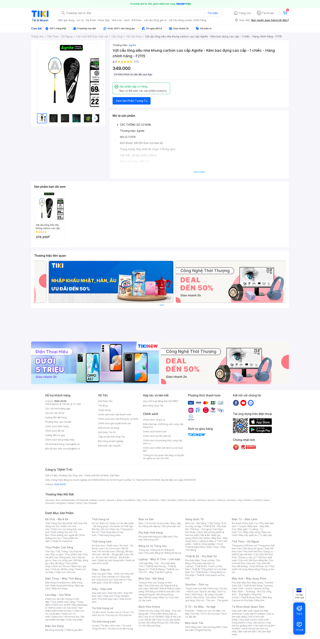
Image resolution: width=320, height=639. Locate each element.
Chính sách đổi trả (54, 430)
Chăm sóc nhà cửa (65, 572)
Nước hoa (57, 616)
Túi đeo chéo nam (110, 625)
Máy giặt (242, 529)
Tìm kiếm (212, 13)
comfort (257, 500)
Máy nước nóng (252, 532)
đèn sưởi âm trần (247, 631)
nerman (201, 500)
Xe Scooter (214, 613)
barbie (93, 500)
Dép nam (109, 596)
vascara (49, 500)
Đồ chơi (78, 523)
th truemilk (82, 500)
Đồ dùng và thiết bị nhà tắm (160, 591)
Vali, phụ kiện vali (171, 526)
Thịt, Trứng (62, 551)
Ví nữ (126, 612)
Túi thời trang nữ (102, 608)
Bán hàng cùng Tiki (153, 405)
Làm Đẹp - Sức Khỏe (58, 594)
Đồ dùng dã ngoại (253, 548)
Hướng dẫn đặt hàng (56, 417)
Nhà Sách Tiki (194, 623)
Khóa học (213, 588)
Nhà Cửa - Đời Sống (151, 578)
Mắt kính (167, 536)
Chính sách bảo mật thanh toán (114, 414)
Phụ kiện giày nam (108, 598)
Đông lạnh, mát (68, 557)
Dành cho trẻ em (61, 566)
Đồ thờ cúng (150, 597)
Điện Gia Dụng (54, 626)
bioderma (129, 500)
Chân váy (114, 529)
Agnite (132, 45)
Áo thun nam (98, 545)
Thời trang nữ (100, 519)
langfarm (61, 503)
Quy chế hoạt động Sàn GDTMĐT (161, 401)
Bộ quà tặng (154, 625)
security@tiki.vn (71, 448)
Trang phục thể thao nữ (244, 545)
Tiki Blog (103, 405)
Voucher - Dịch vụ (196, 584)
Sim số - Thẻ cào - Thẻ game (212, 600)
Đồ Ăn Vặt (150, 619)
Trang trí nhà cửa (147, 582)
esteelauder (68, 500)
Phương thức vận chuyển (58, 422)
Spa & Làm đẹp (208, 591)
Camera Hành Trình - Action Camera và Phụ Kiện (252, 588)
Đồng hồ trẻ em (173, 553)
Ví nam (95, 625)
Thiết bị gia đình (73, 630)
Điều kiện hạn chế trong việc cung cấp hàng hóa (163, 425)
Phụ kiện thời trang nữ (150, 536)
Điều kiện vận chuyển (109, 445)
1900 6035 (60, 484)
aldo (163, 500)
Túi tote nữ (111, 615)
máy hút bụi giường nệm (251, 624)
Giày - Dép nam (102, 588)
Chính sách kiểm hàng (57, 426)
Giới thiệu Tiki (105, 401)
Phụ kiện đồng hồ (154, 553)
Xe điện (217, 610)
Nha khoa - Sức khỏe (205, 597)
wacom (211, 500)
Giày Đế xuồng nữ (112, 582)
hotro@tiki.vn (73, 444)
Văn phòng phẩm (212, 627)
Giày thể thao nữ (258, 566)
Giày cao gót (99, 573)
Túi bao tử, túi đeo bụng (120, 628)
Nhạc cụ (163, 597)
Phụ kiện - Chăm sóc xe (198, 610)
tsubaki (93, 503)
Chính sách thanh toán (155, 431)
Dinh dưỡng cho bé (61, 532)
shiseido (50, 503)
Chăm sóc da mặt (54, 598)
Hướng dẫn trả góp (55, 435)
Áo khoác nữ (117, 526)
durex (119, 500)
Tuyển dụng (104, 410)
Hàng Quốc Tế (194, 519)
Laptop (168, 572)
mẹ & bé (91, 20)
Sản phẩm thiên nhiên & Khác (64, 609)
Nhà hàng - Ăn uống (202, 594)
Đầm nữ (104, 523)
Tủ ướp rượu (265, 535)
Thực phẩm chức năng (63, 601)
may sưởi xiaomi (248, 619)
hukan (71, 503)
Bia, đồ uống (57, 563)
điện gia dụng (66, 20)
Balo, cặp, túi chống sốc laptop (160, 525)
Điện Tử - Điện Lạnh (244, 519)
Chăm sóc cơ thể (61, 604)
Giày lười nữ (120, 579)
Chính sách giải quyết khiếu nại (114, 423)
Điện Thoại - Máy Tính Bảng (63, 578)
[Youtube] (243, 403)
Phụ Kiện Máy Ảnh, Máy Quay (247, 582)
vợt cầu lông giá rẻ (155, 20)
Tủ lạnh (242, 526)
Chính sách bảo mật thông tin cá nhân (118, 419)
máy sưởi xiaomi (256, 622)
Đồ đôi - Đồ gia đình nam (116, 554)
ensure (110, 500)
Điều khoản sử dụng (108, 427)
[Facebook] (236, 403)
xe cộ (80, 20)
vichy (79, 503)
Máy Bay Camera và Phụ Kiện (252, 599)
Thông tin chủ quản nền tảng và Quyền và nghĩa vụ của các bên (163, 457)
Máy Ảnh (259, 600)
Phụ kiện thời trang (151, 532)
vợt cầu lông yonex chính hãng (187, 20)
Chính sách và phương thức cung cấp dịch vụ (162, 442)
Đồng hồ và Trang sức (153, 545)
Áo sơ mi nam (113, 548)
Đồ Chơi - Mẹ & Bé (56, 519)
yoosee (231, 500)
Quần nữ (114, 523)
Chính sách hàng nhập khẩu (60, 439)
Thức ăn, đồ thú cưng (62, 569)
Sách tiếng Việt (193, 627)
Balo (141, 523)
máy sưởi (236, 610)
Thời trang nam (101, 541)
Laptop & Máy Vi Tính (210, 541)
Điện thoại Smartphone (57, 582)
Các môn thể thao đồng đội (253, 560)
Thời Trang (214, 523)
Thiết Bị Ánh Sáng (252, 585)
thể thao (137, 20)
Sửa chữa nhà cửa (154, 585)
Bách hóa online (201, 538)
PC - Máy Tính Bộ (153, 572)
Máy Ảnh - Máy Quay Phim (249, 578)
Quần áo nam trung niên (111, 560)
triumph (172, 500)
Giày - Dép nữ (101, 569)
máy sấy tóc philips (254, 613)
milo (145, 500)
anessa (221, 500)
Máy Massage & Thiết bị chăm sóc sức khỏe (66, 606)
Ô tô (203, 613)
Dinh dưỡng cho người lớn (64, 535)
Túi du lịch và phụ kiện (157, 523)
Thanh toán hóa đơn (195, 588)
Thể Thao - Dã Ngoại (245, 541)
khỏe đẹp (104, 20)
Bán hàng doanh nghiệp (110, 441)
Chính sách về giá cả (154, 419)
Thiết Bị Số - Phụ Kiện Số (201, 556)
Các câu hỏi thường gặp (57, 408)
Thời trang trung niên (109, 535)
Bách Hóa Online (149, 606)
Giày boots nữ (104, 579)
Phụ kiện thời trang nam (158, 538)
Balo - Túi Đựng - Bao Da (251, 591)
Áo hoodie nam (106, 551)
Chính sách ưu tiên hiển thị (157, 436)
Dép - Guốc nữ (115, 573)
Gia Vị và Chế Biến (154, 616)
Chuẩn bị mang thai (62, 541)
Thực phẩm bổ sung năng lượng (253, 568)
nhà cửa (117, 20)
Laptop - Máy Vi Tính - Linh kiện (159, 559)
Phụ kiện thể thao (253, 551)
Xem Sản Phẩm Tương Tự (131, 100)
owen (102, 500)
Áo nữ (95, 523)
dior (58, 500)
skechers (154, 500)
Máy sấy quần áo (248, 535)
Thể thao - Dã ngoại (200, 529)
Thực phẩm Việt (73, 554)
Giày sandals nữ (110, 576)
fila (85, 503)
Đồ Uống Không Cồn (158, 622)
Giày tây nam (115, 593)
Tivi (240, 532)
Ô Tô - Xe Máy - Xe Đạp (200, 606)
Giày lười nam (99, 593)
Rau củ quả (57, 554)
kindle (192, 500)
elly (139, 500)
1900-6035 (60, 401)
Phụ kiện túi (125, 615)
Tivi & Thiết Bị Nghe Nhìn (204, 545)
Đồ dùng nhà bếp (54, 630)
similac (247, 500)
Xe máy (195, 613)
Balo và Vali (146, 519)
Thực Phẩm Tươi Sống (59, 547)
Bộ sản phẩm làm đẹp (64, 618)
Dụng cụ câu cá (247, 557)
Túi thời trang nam (103, 621)
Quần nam (112, 545)
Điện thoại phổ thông (62, 585)
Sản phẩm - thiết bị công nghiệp (206, 542)
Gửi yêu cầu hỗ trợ (54, 413)
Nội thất (154, 588)
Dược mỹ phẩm (75, 619)
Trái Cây (49, 551)
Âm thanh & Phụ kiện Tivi (245, 523)
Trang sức (144, 550)
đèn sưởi (247, 610)
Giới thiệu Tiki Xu (107, 432)
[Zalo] (251, 403)
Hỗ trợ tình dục (72, 616)
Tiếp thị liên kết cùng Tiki (111, 436)
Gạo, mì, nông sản (62, 560)
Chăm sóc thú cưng (149, 610)
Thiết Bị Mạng (156, 569)
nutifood (182, 500)
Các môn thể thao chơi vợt (253, 562)
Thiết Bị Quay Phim (251, 597)
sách (127, 20)
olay (239, 500)
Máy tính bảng (59, 588)
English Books (203, 630)
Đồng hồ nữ (157, 550)
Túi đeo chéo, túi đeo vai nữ (106, 612)
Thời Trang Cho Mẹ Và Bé (58, 523)
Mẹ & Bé (205, 535)
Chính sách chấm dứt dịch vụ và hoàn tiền (163, 449)
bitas (266, 500)
